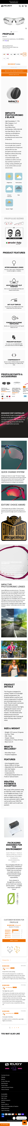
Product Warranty (5, 1081)
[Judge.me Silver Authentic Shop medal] (10, 949)
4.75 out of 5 (18, 925)
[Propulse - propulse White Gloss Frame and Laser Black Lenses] (7, 1052)
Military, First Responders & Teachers (9, 1106)
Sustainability (4, 1094)
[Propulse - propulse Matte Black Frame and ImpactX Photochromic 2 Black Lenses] (2, 1055)
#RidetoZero (10, 866)
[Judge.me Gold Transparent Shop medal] (17, 949)
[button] (11, 64)
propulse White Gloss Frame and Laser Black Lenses (10, 54)
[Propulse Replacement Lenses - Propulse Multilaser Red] (9, 396)
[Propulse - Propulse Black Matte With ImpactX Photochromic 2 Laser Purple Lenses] (2, 1057)
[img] (5, 966)
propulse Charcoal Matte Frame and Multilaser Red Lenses (7, 54)
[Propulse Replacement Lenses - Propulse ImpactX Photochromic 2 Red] (7, 398)
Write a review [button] (14, 940)
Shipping (3, 1077)
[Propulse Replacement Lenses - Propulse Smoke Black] (2, 396)
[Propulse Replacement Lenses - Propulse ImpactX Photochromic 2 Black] (5, 398)
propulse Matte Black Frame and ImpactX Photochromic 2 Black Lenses (17, 54)
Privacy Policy (4, 1085)
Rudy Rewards (4, 1083)
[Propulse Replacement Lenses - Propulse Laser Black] (7, 396)
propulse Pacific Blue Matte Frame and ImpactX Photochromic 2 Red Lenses (21, 54)
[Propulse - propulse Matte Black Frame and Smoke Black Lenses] (9, 1052)
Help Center (4, 1098)
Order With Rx (14, 74)
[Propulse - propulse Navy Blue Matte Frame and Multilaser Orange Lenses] (2, 1052)
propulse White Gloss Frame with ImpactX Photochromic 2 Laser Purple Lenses (4, 58)
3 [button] (14, 1027)
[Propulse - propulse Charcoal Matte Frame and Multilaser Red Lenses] (5, 1052)
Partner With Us (5, 1104)
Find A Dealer (4, 1096)
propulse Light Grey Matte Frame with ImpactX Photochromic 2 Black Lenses (24, 54)
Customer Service (5, 1075)
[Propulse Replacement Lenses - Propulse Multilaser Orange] (2, 398)
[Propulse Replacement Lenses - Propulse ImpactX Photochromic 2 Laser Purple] (9, 398)
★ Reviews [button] (4, 1124)
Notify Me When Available (14, 71)
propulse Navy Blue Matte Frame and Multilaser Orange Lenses (4, 54)
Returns (3, 1079)
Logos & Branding (5, 1110)
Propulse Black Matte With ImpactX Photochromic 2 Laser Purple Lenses (7, 58)
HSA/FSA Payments (5, 1100)
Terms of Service (5, 1089)
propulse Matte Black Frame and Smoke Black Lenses (14, 54)
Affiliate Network (5, 1108)
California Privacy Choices (7, 1087)
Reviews (3, 1102)
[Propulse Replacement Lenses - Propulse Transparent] (5, 396)
